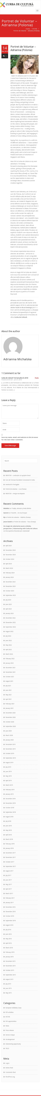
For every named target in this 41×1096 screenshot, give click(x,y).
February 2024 (10, 573)
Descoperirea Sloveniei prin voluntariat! (17, 531)
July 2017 (8, 875)
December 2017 (10, 853)
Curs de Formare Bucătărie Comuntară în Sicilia (20, 480)
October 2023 (10, 591)
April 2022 (9, 649)
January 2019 (10, 794)
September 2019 (11, 758)
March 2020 (9, 735)
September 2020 (11, 726)
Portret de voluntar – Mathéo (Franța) (19, 517)
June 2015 (9, 988)
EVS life (34, 29)
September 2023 (11, 595)
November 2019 (11, 749)
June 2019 (9, 771)
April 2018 (9, 835)
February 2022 (10, 658)
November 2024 (11, 555)
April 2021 (9, 699)
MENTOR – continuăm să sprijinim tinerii (18, 475)
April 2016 (9, 943)
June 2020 (9, 731)
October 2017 (10, 862)
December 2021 (10, 667)
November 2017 (11, 857)
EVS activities (10, 1012)
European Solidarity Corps (13, 1008)
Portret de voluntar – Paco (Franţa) (25, 522)
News (7, 1026)
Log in (7, 1063)
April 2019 (9, 780)
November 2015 (11, 966)
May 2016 (9, 939)
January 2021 (10, 708)
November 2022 (11, 622)
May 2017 (9, 884)
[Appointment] (16, 4)
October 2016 (10, 916)
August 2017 (9, 871)
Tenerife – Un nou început (19, 513)
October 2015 (10, 970)
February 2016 (10, 952)
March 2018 (9, 839)
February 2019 (10, 789)
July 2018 (8, 821)
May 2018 (9, 830)
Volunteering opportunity (13, 1044)
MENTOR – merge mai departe (15, 493)
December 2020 (10, 713)
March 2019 (9, 785)
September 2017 (11, 866)
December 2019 (10, 744)
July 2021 (8, 686)
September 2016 (11, 920)
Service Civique (10, 1035)
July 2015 (8, 984)
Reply (37, 378)
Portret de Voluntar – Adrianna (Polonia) (23, 48)
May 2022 (9, 645)
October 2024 (10, 559)
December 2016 (10, 907)
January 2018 (10, 848)
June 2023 (9, 604)
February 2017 (10, 898)
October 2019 (10, 753)
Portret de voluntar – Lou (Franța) (16, 489)
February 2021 (10, 704)
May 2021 (9, 695)
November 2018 (11, 803)
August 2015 (9, 979)
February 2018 (10, 844)
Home (28, 29)
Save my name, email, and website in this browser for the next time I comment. (19, 438)
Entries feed (9, 1068)
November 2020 (11, 717)
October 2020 (10, 722)
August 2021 (9, 681)
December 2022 (10, 618)
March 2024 (9, 568)
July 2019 (8, 767)
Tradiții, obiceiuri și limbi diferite (21, 508)
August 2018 (9, 817)
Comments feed (11, 1072)
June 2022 (9, 640)
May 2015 (9, 993)
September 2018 (11, 812)
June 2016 (9, 934)
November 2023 (11, 586)
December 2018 (10, 798)
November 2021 (11, 672)
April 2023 (9, 609)
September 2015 (11, 975)
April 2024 (9, 564)
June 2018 (9, 826)
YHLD (7, 1048)
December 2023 (10, 582)
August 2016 (9, 925)
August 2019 (9, 762)
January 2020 (10, 740)
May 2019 (9, 776)
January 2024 (10, 577)
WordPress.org (10, 1077)
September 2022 (11, 627)
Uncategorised (10, 1039)
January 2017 (10, 902)
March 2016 (9, 948)
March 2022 (9, 654)
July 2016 (8, 929)
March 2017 (9, 893)
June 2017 (9, 880)
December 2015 (10, 961)
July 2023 (8, 600)
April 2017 (9, 889)
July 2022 (8, 636)
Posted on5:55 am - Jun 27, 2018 (11, 380)
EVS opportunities (11, 1021)
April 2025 (9, 546)
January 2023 (10, 613)
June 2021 (9, 690)
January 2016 (10, 957)
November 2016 (11, 911)
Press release (10, 1030)
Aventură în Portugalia (12, 484)
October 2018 (10, 808)
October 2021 (10, 677)
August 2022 (9, 631)
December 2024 (10, 550)
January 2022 (10, 663)
